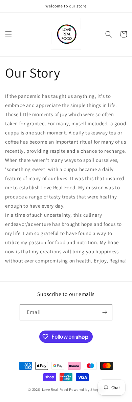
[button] (8, 34)
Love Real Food (55, 389)
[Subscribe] (104, 312)
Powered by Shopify (86, 389)
